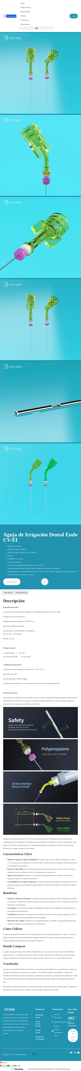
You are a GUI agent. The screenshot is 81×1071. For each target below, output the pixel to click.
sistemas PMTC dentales (64, 958)
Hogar (23, 3)
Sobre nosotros (25, 7)
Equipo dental (25, 11)
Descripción (8, 592)
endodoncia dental (39, 1016)
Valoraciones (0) (21, 592)
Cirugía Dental (38, 1031)
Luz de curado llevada (38, 1024)
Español (4, 1062)
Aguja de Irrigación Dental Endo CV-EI (18, 839)
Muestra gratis (25, 24)
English (4, 1066)
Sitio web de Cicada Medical (65, 952)
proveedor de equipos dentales (34, 955)
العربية (11, 1066)
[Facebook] (71, 1052)
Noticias (23, 16)
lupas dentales (38, 958)
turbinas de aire (49, 958)
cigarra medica (24, 845)
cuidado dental (48, 990)
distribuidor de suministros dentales (50, 845)
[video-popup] (45, 582)
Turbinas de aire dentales (40, 1038)
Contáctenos (25, 20)
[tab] (8, 592)
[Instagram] (74, 1052)
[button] (37, 28)
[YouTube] (78, 1052)
